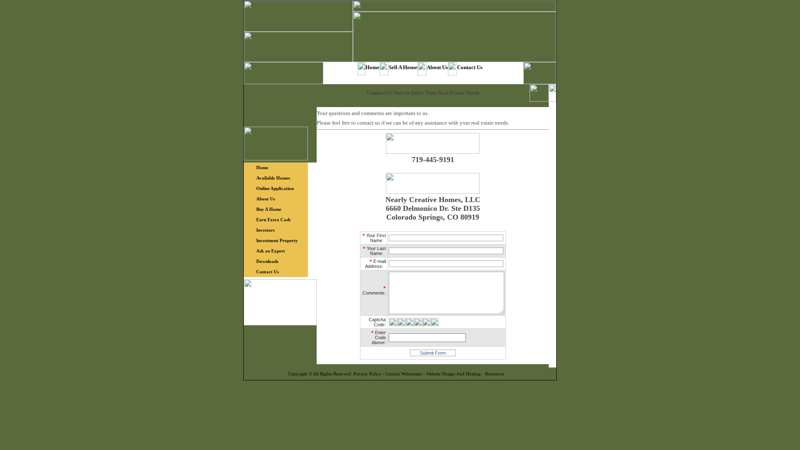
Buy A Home (268, 209)
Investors (265, 230)
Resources (494, 373)
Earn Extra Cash (273, 219)
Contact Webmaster (403, 373)
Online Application (275, 188)
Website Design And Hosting (453, 373)
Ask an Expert (270, 250)
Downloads (267, 261)
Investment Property (277, 240)
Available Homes (273, 177)
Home (372, 67)
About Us (437, 67)
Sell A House (403, 67)
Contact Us (469, 67)
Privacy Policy (367, 373)
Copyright (298, 373)
